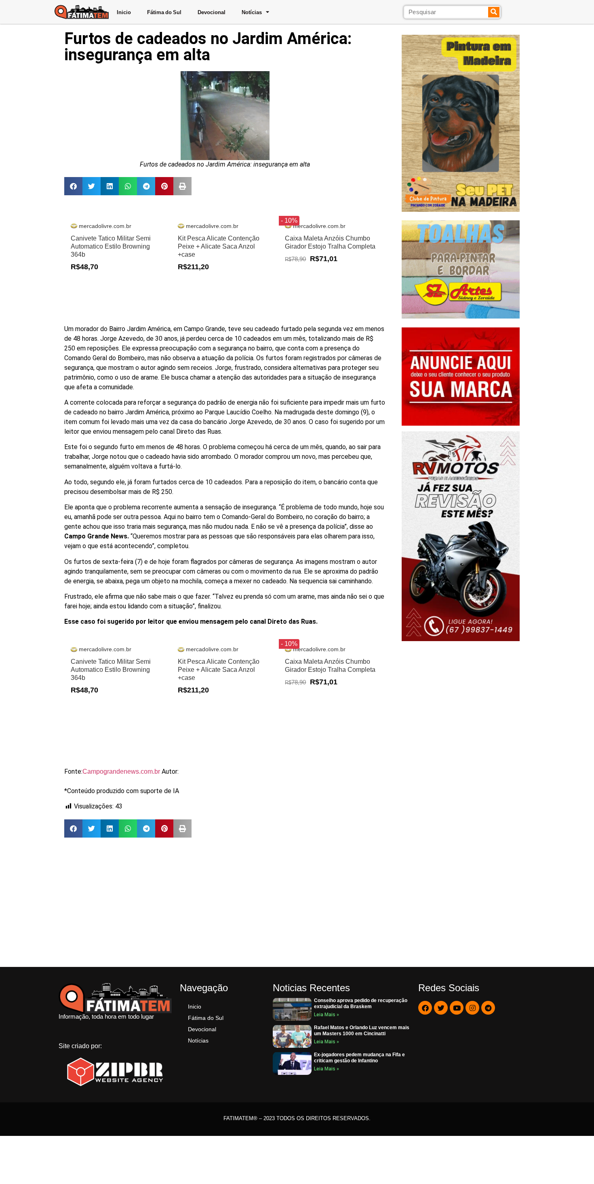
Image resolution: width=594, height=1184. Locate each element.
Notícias (252, 12)
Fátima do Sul (164, 12)
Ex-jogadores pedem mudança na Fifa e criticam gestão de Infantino (359, 1057)
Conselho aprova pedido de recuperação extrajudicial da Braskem (360, 1003)
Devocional (211, 12)
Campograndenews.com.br (121, 771)
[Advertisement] (224, 902)
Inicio (124, 12)
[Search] (494, 12)
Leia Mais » (326, 1014)
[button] (73, 186)
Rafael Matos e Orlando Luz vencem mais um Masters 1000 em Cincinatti (361, 1030)
